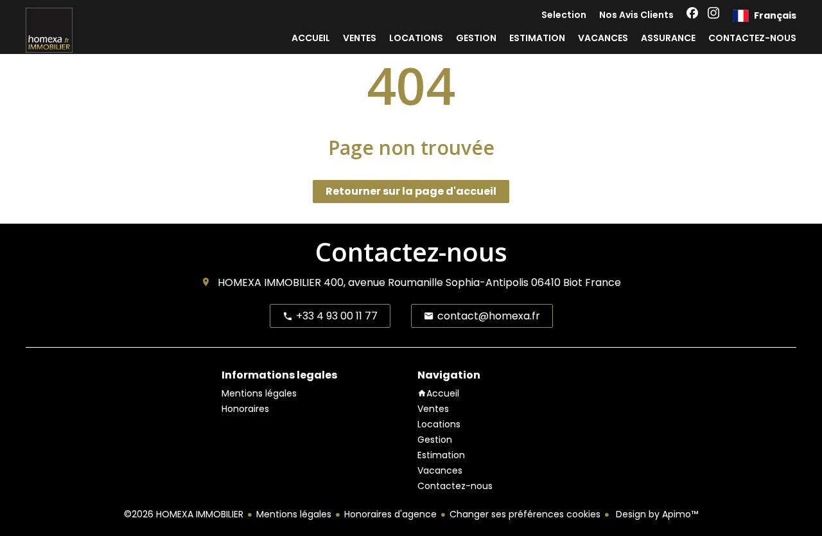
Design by (655, 514)
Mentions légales (293, 514)
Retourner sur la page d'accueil (411, 191)
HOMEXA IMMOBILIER (269, 282)
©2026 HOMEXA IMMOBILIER (183, 514)
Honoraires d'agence (390, 514)
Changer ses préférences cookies (525, 514)
